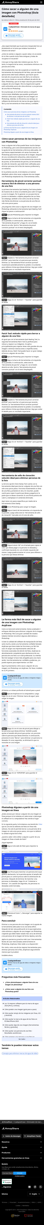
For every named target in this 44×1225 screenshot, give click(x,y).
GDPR (39, 1202)
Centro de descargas (12, 1136)
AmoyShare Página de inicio (10, 1128)
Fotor (40, 824)
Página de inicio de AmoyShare (10, 2)
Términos (5, 1202)
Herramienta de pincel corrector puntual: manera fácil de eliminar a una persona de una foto (23, 115)
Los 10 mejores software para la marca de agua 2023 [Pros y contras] (21, 1004)
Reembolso (25, 1205)
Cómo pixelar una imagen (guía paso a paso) (20, 1009)
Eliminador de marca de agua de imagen (34, 1122)
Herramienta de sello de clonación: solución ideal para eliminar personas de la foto (23, 124)
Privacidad (13, 1202)
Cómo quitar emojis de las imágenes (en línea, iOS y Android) (22, 1014)
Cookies (18, 1205)
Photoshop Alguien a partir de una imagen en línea (19, 132)
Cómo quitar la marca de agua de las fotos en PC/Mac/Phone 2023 (20, 1020)
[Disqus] (22, 1088)
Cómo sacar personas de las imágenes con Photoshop (20, 112)
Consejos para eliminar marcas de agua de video (19, 1053)
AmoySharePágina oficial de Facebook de (35, 1187)
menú (41, 2)
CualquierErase (19, 1122)
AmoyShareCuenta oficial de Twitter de (40, 1187)
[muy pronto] (29, 1187)
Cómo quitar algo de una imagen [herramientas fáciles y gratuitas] (21, 1026)
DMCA (33, 1202)
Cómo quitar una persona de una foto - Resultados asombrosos (18, 1032)
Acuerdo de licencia (24, 1202)
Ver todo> (22, 1039)
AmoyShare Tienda (34, 1136)
